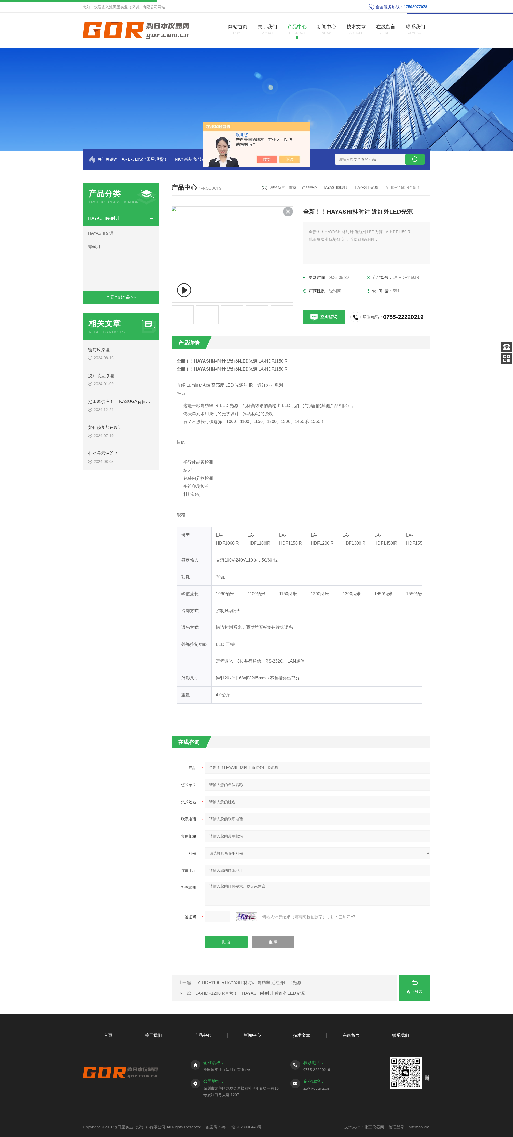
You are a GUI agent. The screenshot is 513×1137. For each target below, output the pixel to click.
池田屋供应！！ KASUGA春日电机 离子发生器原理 (136, 401)
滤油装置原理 (101, 375)
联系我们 (400, 1035)
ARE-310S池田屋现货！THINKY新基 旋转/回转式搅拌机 (175, 159)
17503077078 (415, 7)
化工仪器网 (374, 1127)
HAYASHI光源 (100, 233)
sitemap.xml (419, 1127)
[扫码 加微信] (506, 358)
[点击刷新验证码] (246, 916)
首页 (292, 187)
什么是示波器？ (103, 453)
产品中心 (309, 187)
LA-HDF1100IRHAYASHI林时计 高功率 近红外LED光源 (248, 982)
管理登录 (396, 1127)
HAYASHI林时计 (104, 218)
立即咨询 (328, 316)
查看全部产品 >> (121, 297)
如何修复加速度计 (105, 427)
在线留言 (351, 1035)
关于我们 (153, 1035)
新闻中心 (252, 1035)
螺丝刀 (94, 246)
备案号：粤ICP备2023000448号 (233, 1127)
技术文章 (301, 1035)
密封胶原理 (99, 349)
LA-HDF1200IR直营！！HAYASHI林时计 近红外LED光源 (250, 993)
